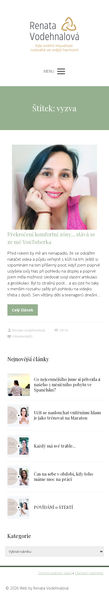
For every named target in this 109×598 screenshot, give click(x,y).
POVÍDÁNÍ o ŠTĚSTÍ (53, 507)
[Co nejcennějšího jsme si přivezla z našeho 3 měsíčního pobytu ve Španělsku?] (18, 385)
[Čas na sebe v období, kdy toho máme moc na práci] (18, 477)
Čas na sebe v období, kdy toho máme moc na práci (63, 476)
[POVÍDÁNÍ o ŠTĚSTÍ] (18, 507)
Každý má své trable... (55, 446)
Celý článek (22, 309)
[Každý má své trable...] (18, 446)
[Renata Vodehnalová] (54, 32)
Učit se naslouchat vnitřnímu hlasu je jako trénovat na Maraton (67, 415)
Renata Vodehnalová (28, 330)
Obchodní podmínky (89, 573)
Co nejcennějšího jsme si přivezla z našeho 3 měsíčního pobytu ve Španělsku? (67, 384)
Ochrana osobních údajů (55, 573)
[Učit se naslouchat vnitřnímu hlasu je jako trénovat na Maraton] (18, 415)
